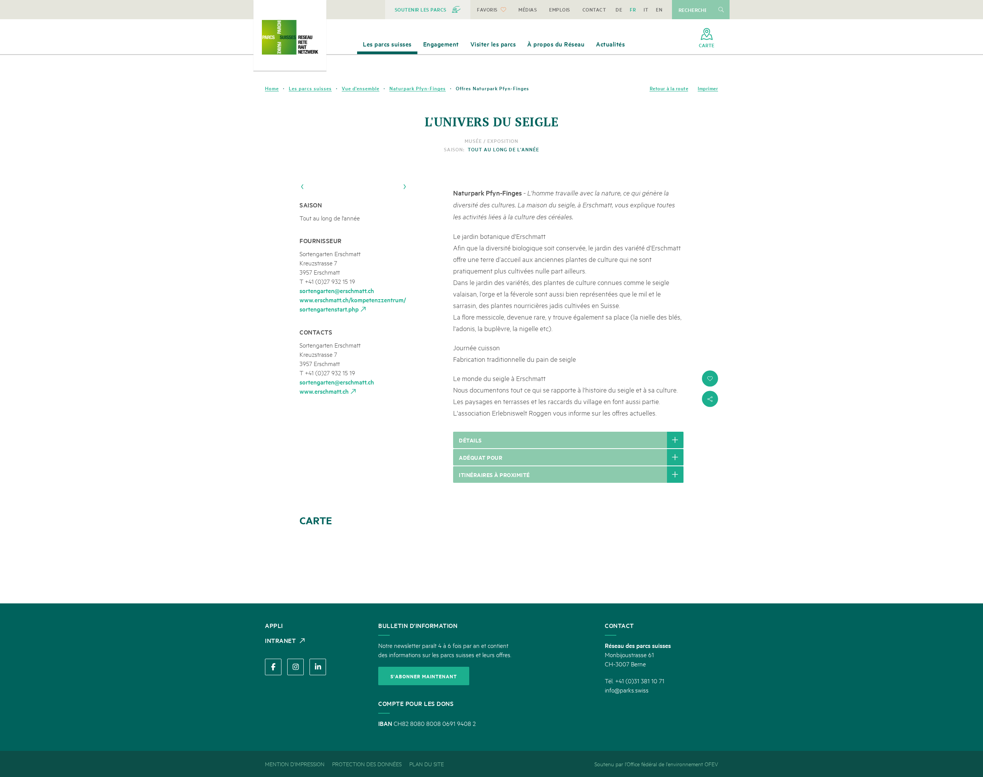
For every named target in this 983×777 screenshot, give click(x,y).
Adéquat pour (480, 457)
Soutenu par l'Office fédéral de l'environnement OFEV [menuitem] (656, 763)
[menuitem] (428, 9)
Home (272, 88)
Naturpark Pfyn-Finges (417, 88)
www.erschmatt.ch (324, 391)
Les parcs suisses (310, 88)
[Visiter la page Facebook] (273, 667)
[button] (710, 378)
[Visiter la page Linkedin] (317, 667)
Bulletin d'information (417, 625)
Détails (470, 440)
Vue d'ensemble (360, 88)
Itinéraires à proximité (494, 475)
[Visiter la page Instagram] (295, 667)
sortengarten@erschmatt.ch (337, 290)
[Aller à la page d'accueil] (290, 37)
